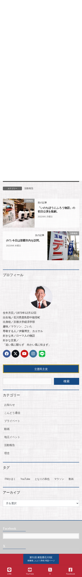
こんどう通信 (12, 412)
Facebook (70, 574)
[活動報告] (19, 212)
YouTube (25, 479)
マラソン (59, 479)
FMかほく (10, 479)
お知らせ (9, 404)
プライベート (12, 420)
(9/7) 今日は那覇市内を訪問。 (24, 240)
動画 (7, 428)
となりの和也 (42, 479)
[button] (41, 559)
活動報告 (28, 188)
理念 (7, 453)
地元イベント (12, 437)
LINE (9, 574)
